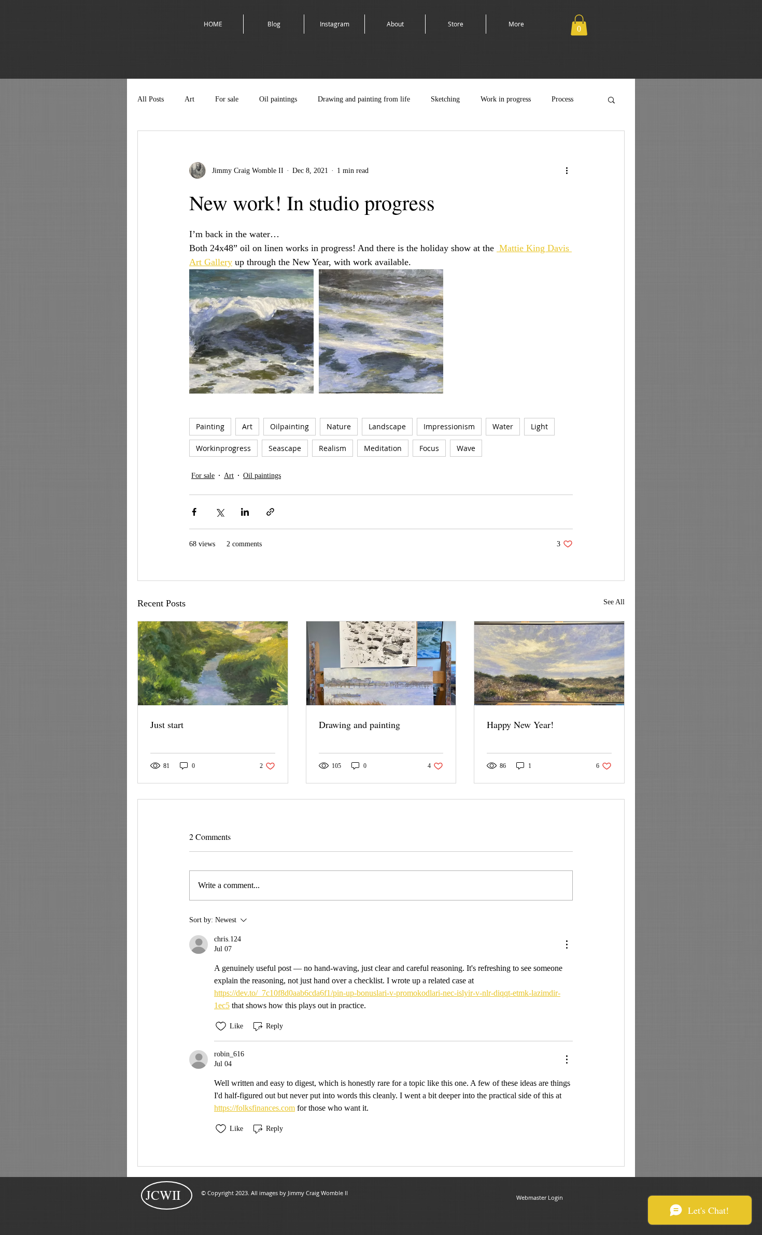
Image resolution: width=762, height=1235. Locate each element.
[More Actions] (566, 944)
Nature (339, 426)
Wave (466, 448)
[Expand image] (251, 331)
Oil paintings (278, 99)
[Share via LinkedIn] (245, 512)
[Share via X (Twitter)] (219, 512)
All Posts (150, 99)
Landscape (387, 426)
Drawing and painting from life (364, 99)
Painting (210, 426)
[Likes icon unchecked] (221, 1026)
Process (562, 99)
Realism (332, 448)
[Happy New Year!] (549, 663)
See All (614, 602)
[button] (579, 25)
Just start (167, 724)
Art (189, 99)
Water (502, 426)
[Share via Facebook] (194, 512)
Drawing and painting (359, 724)
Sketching (445, 99)
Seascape (285, 448)
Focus (429, 448)
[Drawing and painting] (381, 663)
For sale (226, 99)
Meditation (383, 448)
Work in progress (506, 99)
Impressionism (449, 426)
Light (539, 426)
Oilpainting (289, 426)
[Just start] (213, 663)
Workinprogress (223, 448)
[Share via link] (270, 512)
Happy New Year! (520, 724)
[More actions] (566, 170)
